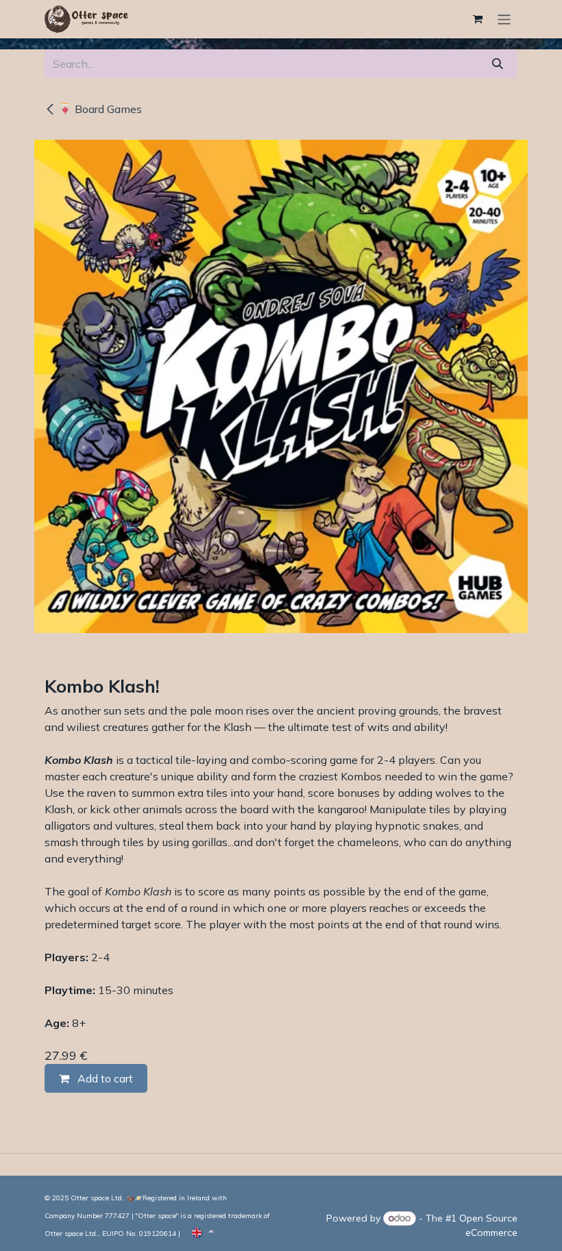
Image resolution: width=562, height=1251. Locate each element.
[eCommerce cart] (478, 19)
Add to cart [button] (104, 1078)
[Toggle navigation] (504, 18)
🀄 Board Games (100, 109)
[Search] (497, 63)
